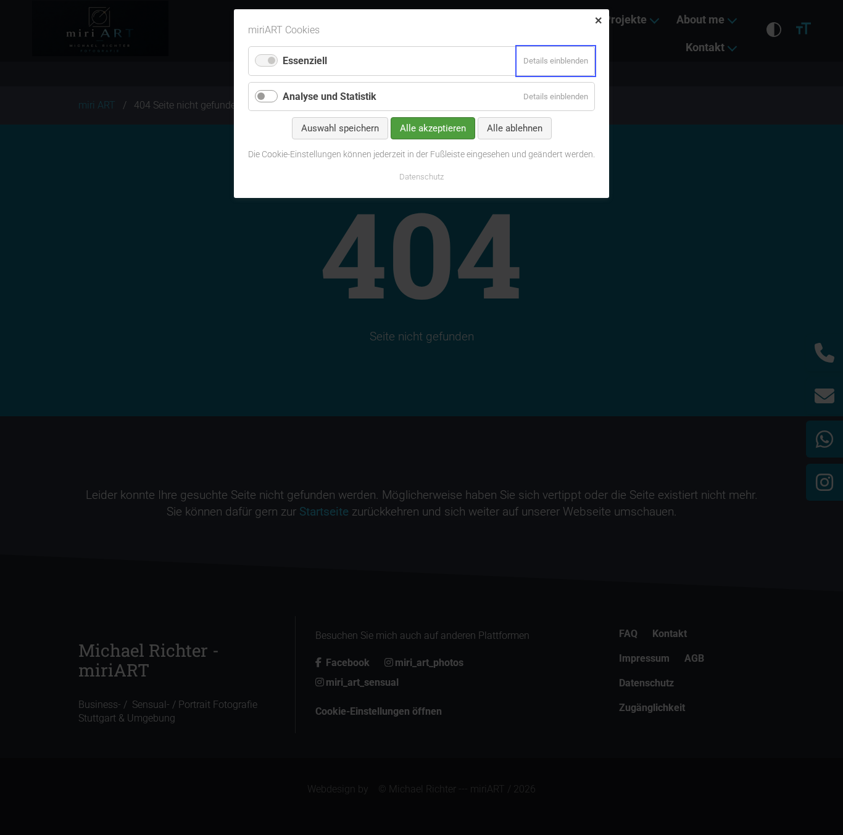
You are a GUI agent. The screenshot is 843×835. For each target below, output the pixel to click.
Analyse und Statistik (329, 96)
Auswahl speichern (340, 128)
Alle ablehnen (514, 128)
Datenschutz (421, 176)
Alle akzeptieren (433, 128)
